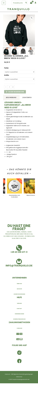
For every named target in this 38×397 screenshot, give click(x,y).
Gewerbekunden (19, 314)
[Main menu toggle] (4, 3)
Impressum (7, 374)
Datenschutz (19, 376)
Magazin (19, 289)
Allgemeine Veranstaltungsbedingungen (23, 374)
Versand (19, 303)
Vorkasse (19, 328)
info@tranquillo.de (19, 265)
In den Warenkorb (16, 92)
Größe (6, 75)
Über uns (19, 283)
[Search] (26, 3)
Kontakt (19, 308)
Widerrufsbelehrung (19, 319)
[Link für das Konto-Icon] (35, 2)
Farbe (6, 68)
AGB (12, 374)
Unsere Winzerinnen (19, 294)
